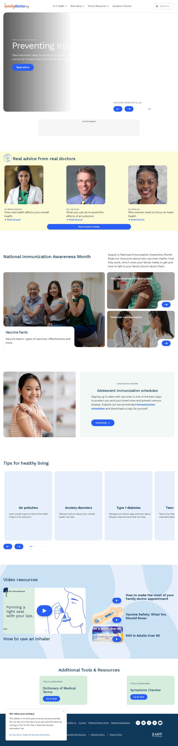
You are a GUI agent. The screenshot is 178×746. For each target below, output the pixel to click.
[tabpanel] (28, 505)
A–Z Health (58, 6)
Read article (22, 67)
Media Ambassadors (120, 723)
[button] (44, 611)
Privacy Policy (116, 735)
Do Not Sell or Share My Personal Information (29, 735)
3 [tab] (149, 109)
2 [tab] (145, 109)
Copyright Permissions (75, 735)
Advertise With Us (68, 723)
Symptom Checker (122, 6)
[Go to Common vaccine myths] (166, 343)
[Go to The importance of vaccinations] (166, 304)
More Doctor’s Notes (89, 227)
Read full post (14, 220)
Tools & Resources (97, 6)
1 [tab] (141, 109)
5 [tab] (47, 546)
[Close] (63, 711)
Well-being (75, 6)
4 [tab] (153, 109)
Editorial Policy (98, 735)
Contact (82, 723)
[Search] (157, 6)
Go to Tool (51, 699)
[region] (36, 724)
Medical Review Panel (98, 723)
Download (101, 422)
